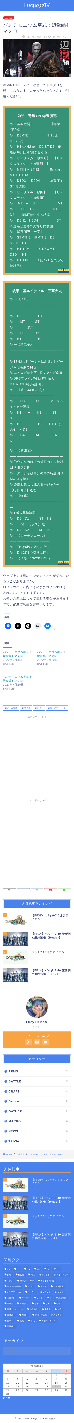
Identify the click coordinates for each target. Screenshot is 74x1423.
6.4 (38, 1269)
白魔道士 (11, 1315)
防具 (22, 1321)
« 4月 (7, 1398)
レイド (40, 708)
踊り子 (10, 1321)
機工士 (48, 1309)
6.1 (8, 1269)
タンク (31, 1286)
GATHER (37, 1111)
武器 (59, 1309)
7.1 (57, 1269)
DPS (9, 1275)
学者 (37, 1303)
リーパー (26, 1298)
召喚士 (10, 1303)
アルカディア (62, 1275)
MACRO (38, 1121)
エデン (10, 1281)
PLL (33, 1275)
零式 (33, 1321)
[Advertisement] (37, 757)
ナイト (44, 1286)
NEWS (38, 1131)
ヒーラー (32, 1292)
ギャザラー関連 (47, 1281)
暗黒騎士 (34, 1309)
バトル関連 (12, 708)
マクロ (27, 708)
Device (37, 1101)
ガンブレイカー (27, 1281)
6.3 (28, 1269)
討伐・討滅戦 (41, 1315)
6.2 (18, 1269)
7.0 (48, 1269)
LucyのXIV (37, 5)
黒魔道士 (11, 1326)
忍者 (48, 1303)
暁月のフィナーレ (58, 708)
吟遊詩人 (24, 1303)
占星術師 (62, 1298)
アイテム (46, 1275)
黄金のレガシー (48, 1321)
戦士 (58, 1303)
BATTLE (8, 18)
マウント (47, 1292)
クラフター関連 (14, 1286)
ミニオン (11, 1298)
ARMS (38, 1071)
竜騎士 (25, 1315)
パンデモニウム (14, 1292)
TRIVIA (38, 1141)
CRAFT (37, 1091)
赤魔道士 (57, 1315)
